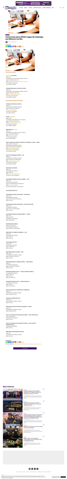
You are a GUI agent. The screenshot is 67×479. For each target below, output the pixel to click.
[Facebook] (9, 46)
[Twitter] (12, 46)
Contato (27, 471)
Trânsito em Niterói (46, 7)
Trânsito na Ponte (37, 7)
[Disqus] (24, 370)
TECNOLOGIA (12, 116)
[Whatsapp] (7, 46)
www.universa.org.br (13, 135)
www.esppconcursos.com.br (15, 122)
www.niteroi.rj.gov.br (23, 81)
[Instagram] (14, 46)
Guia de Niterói (12, 41)
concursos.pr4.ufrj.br (13, 185)
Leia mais (11, 477)
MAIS (53, 7)
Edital (7, 109)
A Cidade (30, 7)
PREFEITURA (8, 75)
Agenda (25, 7)
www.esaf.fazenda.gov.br (14, 173)
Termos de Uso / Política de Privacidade (44, 471)
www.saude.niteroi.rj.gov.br (14, 94)
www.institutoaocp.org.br (14, 161)
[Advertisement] (55, 19)
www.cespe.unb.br (13, 109)
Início (17, 471)
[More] (20, 46)
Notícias (21, 7)
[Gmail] (17, 46)
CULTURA (15, 129)
